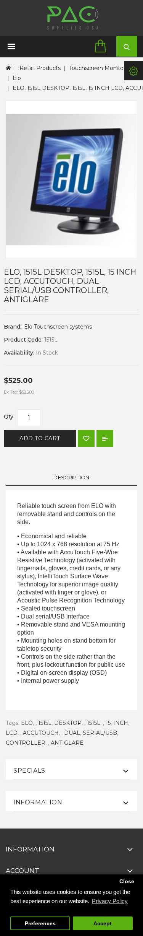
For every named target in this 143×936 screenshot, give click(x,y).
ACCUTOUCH (41, 732)
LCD (12, 732)
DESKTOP (68, 722)
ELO (27, 722)
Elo (17, 78)
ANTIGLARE (67, 742)
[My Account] (133, 70)
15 (108, 722)
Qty (8, 416)
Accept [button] (102, 923)
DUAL (72, 732)
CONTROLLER (25, 742)
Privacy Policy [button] (110, 901)
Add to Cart (39, 438)
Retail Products (40, 68)
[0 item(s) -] (102, 46)
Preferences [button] (40, 923)
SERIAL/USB (100, 732)
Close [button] (126, 881)
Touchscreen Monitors (98, 68)
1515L (44, 722)
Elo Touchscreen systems (58, 326)
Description (71, 477)
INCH (120, 722)
